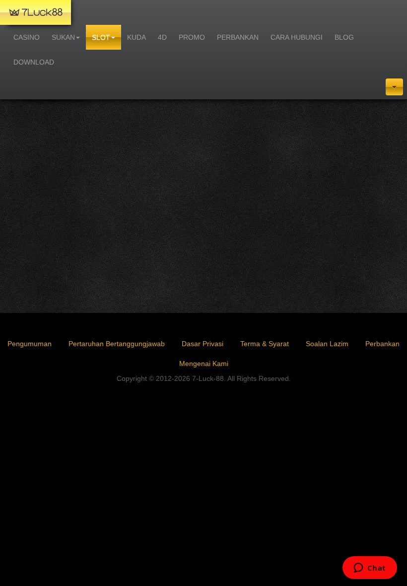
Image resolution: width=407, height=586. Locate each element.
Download (33, 62)
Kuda (136, 37)
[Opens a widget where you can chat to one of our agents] (369, 568)
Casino (26, 37)
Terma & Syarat (264, 344)
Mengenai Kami (203, 363)
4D (162, 37)
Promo (192, 37)
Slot (101, 37)
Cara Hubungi (297, 37)
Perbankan (238, 37)
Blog (344, 37)
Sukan (63, 37)
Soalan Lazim (327, 344)
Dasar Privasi (202, 344)
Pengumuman (29, 344)
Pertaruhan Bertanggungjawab (116, 344)
